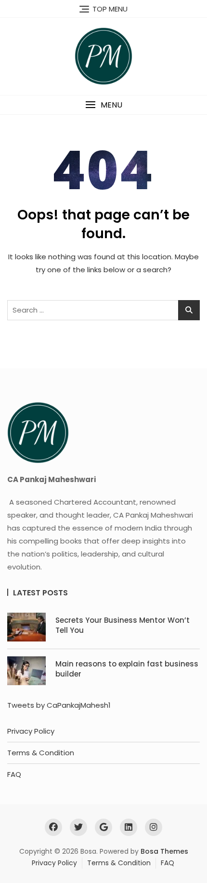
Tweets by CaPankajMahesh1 (59, 705)
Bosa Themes (164, 851)
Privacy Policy (30, 731)
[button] (103, 104)
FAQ (14, 774)
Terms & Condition (40, 753)
